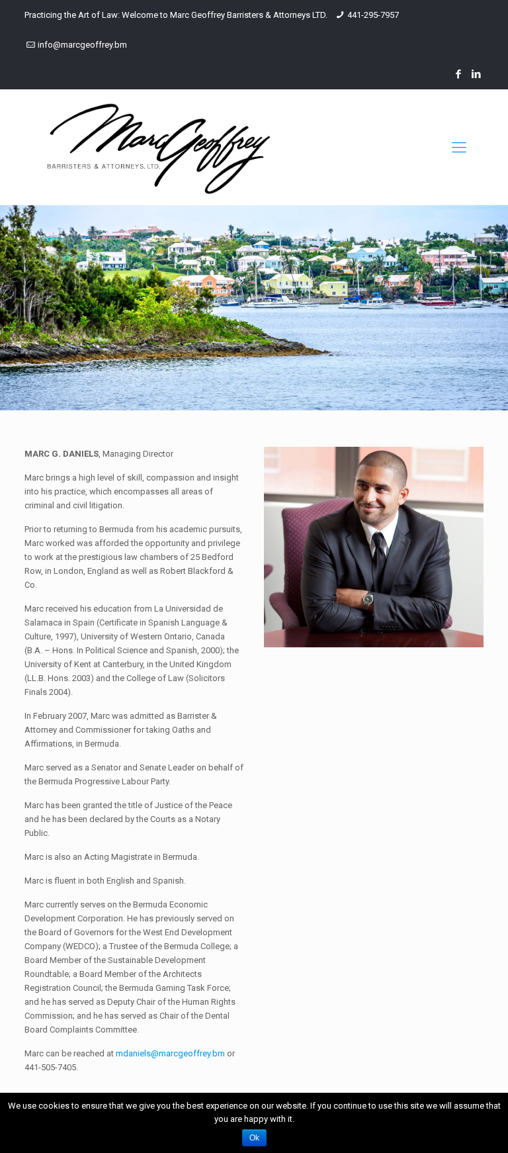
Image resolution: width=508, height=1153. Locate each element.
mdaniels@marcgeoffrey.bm (170, 1053)
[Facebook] (459, 74)
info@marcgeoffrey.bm (82, 45)
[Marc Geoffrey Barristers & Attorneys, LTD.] (159, 147)
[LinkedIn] (477, 74)
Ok (254, 1137)
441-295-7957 (373, 15)
